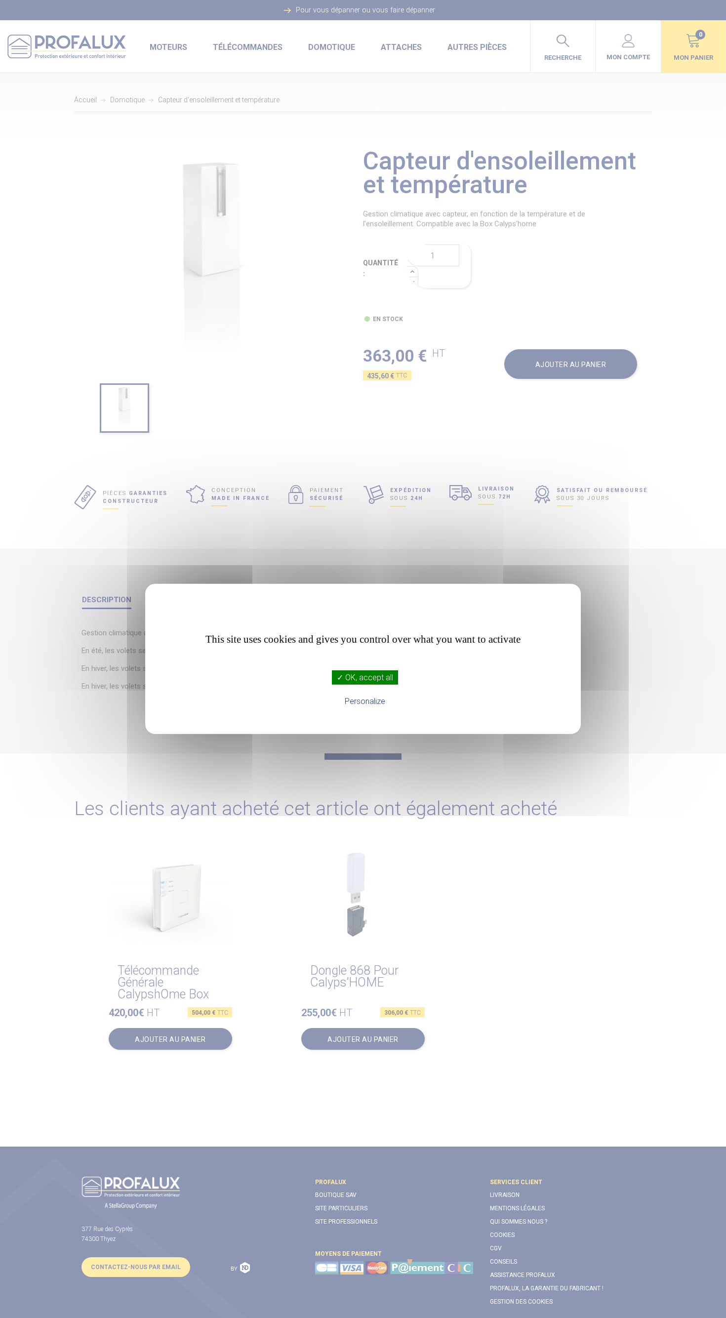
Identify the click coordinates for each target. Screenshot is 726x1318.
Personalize (365, 701)
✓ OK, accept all (365, 677)
